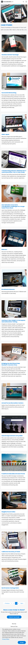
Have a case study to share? (14, 610)
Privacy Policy (5, 639)
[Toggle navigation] (26, 2)
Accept (22, 642)
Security (14, 623)
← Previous (7, 603)
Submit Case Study (14, 617)
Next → (22, 603)
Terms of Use (14, 626)
